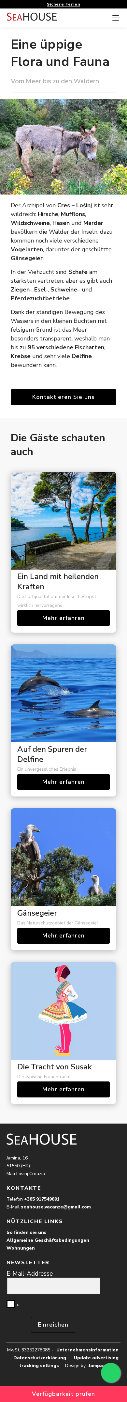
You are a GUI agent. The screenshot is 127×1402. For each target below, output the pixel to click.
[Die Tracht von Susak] (63, 1011)
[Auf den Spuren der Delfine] (63, 693)
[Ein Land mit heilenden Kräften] (63, 521)
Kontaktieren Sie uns (63, 397)
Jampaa (97, 1366)
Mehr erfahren (63, 618)
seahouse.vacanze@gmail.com (56, 1207)
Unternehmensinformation (87, 1350)
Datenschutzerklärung (39, 1358)
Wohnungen (21, 1248)
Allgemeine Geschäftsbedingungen (48, 1240)
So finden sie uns (27, 1232)
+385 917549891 (42, 1199)
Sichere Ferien (63, 4)
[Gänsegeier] (63, 857)
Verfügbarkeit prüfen (63, 1394)
